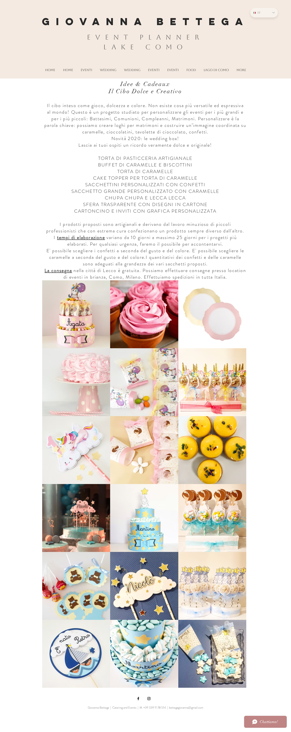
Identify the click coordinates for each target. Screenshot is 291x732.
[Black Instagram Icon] (149, 698)
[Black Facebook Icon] (138, 698)
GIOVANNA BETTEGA (145, 21)
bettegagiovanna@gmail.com (186, 707)
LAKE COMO (145, 47)
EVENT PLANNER (145, 37)
